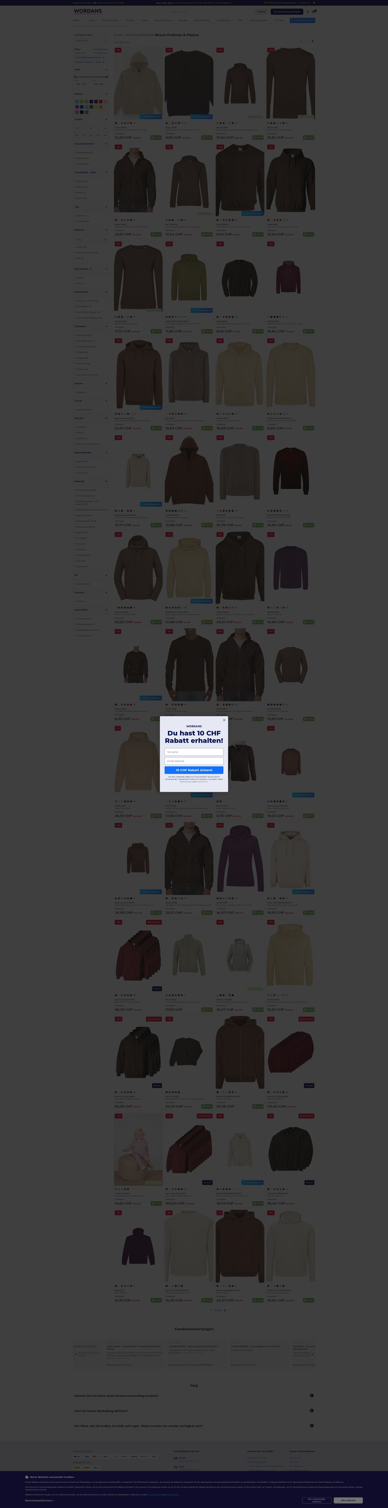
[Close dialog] (224, 720)
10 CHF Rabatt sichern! (194, 770)
